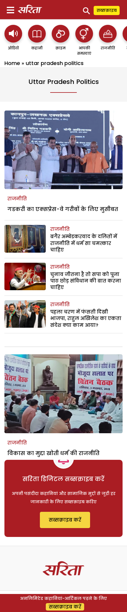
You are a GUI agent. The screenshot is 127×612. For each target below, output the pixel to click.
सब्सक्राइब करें (65, 520)
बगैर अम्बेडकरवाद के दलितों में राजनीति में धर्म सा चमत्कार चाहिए (83, 243)
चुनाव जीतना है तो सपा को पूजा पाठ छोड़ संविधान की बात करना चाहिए (85, 281)
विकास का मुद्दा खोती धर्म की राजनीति (53, 453)
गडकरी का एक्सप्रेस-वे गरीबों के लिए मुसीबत (62, 209)
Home (12, 63)
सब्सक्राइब (107, 10)
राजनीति (17, 198)
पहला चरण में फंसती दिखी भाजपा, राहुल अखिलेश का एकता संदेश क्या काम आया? (85, 319)
